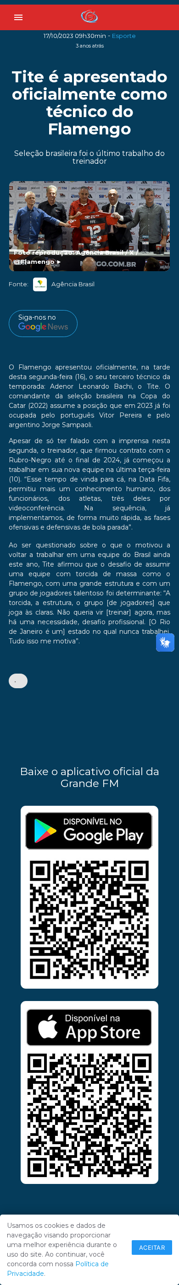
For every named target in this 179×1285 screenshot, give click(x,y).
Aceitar (152, 1247)
